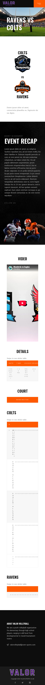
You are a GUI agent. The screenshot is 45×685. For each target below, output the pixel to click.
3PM (25, 425)
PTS (14, 425)
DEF (34, 425)
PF (37, 425)
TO (36, 425)
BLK (19, 425)
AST (17, 425)
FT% (32, 425)
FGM (21, 425)
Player (11, 425)
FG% (23, 425)
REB (15, 425)
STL (18, 425)
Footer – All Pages (13, 475)
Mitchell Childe (13, 442)
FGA (22, 425)
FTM (29, 425)
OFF (33, 425)
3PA (26, 425)
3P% (28, 425)
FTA (30, 425)
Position (12, 425)
